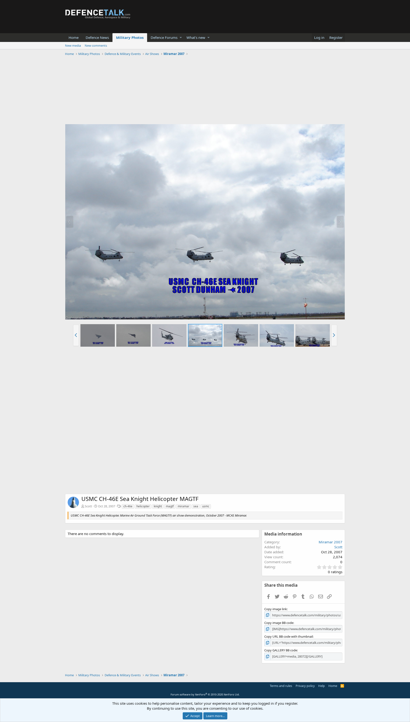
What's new (195, 37)
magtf (170, 506)
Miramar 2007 (330, 542)
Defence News (97, 37)
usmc (205, 506)
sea (195, 506)
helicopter (143, 506)
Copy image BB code (278, 623)
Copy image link (275, 609)
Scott (88, 506)
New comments (96, 45)
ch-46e (127, 506)
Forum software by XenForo (205, 694)
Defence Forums (164, 37)
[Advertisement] (205, 91)
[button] (180, 37)
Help (321, 686)
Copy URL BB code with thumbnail (288, 636)
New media (73, 45)
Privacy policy (305, 686)
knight (158, 506)
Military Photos (130, 37)
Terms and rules (281, 686)
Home (74, 37)
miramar (183, 506)
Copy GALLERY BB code (280, 650)
